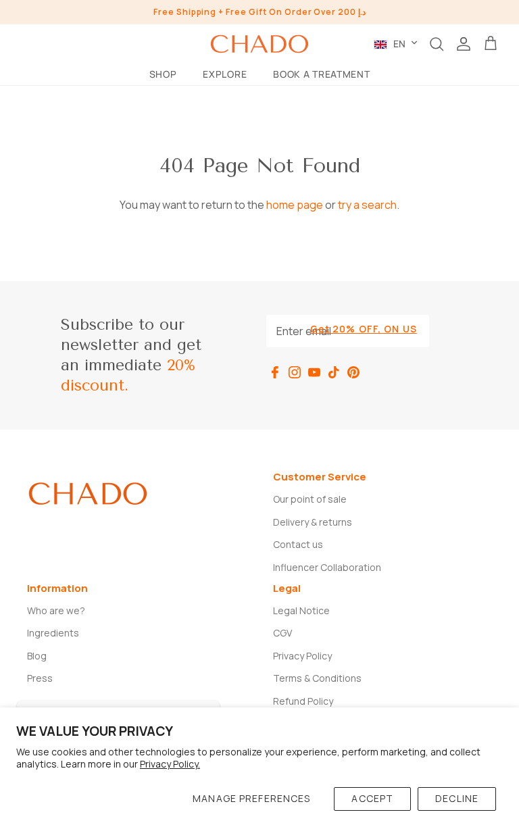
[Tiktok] (334, 372)
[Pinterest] (353, 372)
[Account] (463, 44)
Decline (456, 798)
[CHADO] (259, 44)
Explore (225, 74)
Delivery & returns (312, 522)
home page (294, 204)
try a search (367, 204)
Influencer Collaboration (327, 567)
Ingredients (53, 632)
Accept (372, 798)
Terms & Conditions (317, 678)
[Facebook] (275, 372)
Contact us (298, 544)
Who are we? (56, 610)
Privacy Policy (302, 655)
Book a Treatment (321, 74)
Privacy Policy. (170, 763)
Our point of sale (310, 499)
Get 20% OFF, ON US (363, 328)
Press (40, 678)
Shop (163, 74)
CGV (282, 632)
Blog (37, 655)
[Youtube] (314, 372)
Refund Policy (303, 701)
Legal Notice (301, 610)
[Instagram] (295, 372)
